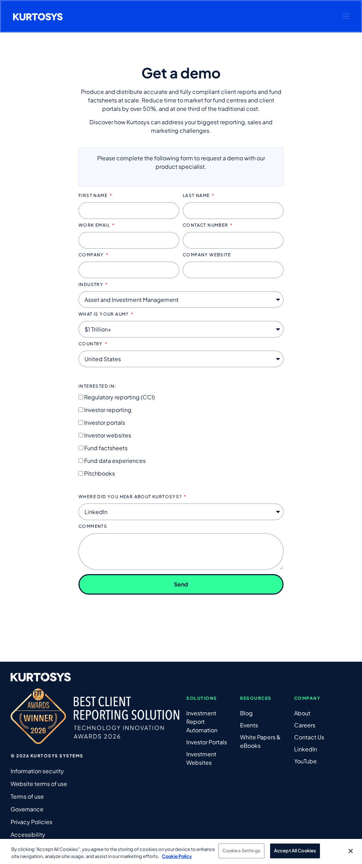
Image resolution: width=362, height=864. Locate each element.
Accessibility (28, 834)
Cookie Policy (177, 856)
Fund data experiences (115, 460)
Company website (207, 255)
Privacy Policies (31, 822)
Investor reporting (108, 409)
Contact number (206, 225)
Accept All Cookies (295, 850)
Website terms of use (39, 783)
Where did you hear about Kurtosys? (130, 497)
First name (93, 195)
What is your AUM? (104, 314)
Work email (94, 225)
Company (91, 255)
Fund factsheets (106, 448)
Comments (92, 526)
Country (91, 344)
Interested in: (97, 386)
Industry (91, 284)
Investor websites (107, 435)
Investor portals (104, 422)
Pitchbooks (99, 473)
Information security (37, 771)
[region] (181, 851)
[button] (346, 16)
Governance (27, 809)
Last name (197, 195)
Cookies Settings (241, 850)
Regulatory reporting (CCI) (119, 397)
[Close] (350, 851)
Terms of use (27, 796)
